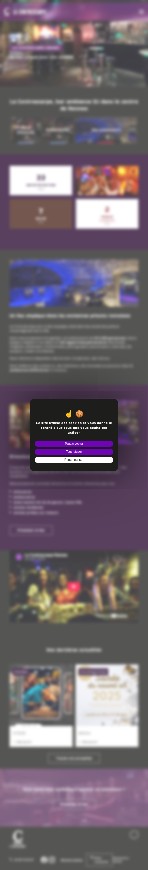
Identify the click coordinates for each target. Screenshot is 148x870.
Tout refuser (74, 451)
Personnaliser (73, 459)
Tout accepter (74, 443)
